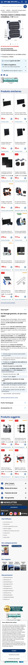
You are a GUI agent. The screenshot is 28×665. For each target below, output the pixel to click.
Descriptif (4, 310)
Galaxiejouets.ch (7, 579)
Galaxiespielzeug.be (8, 595)
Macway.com (6, 599)
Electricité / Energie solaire (19, 10)
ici (12, 646)
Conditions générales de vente (11, 526)
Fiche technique (7, 403)
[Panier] (26, 2)
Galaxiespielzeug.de (8, 577)
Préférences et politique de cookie (11, 530)
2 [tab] (13, 44)
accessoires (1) (6, 408)
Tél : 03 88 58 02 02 (10, 485)
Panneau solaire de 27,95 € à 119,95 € (9, 397)
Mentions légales (7, 528)
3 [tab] (15, 44)
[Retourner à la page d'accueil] (12, 2)
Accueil (3, 10)
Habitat (8, 10)
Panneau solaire (5, 121)
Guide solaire (6, 537)
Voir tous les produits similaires (8, 302)
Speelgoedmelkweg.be (9, 597)
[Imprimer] (4, 75)
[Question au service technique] (7, 75)
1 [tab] (10, 44)
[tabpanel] (14, 30)
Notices (5, 535)
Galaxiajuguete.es (8, 586)
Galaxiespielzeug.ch (8, 582)
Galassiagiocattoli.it (8, 588)
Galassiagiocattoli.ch (8, 584)
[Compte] (22, 2)
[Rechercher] (25, 6)
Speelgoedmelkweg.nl (9, 590)
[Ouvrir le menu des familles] (2, 2)
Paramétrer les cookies (14, 654)
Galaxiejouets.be (7, 592)
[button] (14, 61)
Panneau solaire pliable (20, 181)
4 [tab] (17, 44)
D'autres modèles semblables (9, 50)
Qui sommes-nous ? (8, 522)
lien (20, 633)
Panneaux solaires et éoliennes (10, 12)
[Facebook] (2, 75)
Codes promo (7, 533)
